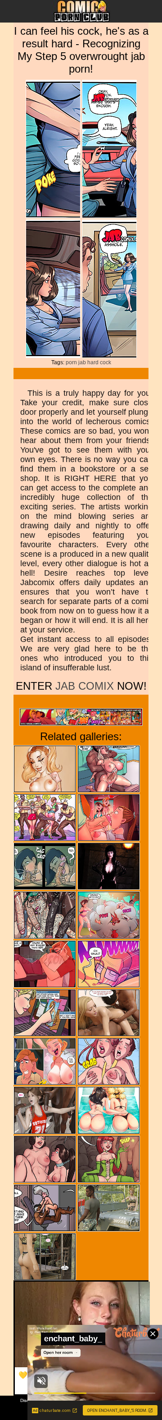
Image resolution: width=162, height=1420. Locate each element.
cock (105, 362)
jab (82, 362)
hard (93, 362)
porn (71, 362)
